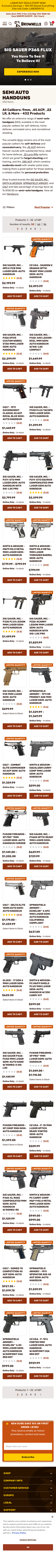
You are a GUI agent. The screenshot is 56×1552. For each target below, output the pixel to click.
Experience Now (28, 71)
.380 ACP (27, 161)
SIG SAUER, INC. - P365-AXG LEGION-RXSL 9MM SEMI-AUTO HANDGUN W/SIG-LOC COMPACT (41, 342)
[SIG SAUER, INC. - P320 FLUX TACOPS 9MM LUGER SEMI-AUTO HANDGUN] (41, 391)
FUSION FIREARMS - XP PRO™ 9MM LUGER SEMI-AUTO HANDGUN (41, 1057)
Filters (10, 207)
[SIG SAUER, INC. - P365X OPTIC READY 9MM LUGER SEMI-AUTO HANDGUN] (41, 818)
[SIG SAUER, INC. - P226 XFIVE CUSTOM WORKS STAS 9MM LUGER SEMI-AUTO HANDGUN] (15, 319)
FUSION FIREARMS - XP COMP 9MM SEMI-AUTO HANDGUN (15, 1128)
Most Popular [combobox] (42, 207)
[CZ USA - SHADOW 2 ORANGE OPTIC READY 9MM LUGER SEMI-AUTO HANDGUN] (41, 249)
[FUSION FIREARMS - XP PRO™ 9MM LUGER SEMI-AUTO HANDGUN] (41, 1037)
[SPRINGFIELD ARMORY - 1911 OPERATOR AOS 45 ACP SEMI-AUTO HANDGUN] (41, 1252)
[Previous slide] (4, 57)
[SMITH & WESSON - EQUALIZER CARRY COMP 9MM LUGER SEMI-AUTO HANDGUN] (41, 749)
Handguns (12, 194)
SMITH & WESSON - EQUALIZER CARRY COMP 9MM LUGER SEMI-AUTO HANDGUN (40, 770)
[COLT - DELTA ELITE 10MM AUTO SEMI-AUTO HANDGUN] (15, 889)
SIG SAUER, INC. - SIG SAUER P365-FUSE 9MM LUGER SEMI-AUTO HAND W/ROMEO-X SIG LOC (13, 1060)
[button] (4, 23)
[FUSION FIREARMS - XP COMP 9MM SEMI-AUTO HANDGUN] (15, 1109)
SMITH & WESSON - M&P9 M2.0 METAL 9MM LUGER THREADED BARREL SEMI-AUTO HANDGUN (40, 553)
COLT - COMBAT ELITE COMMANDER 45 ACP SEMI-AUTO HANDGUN (14, 769)
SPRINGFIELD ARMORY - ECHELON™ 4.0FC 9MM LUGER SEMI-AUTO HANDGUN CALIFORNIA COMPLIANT (40, 913)
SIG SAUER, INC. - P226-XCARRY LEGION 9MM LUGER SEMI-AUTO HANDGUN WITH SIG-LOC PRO (41, 626)
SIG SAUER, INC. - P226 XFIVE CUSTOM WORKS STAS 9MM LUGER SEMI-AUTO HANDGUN (13, 342)
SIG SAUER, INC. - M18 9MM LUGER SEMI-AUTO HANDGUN (13, 695)
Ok (28, 1547)
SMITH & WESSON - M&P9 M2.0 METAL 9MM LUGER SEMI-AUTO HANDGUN (14, 551)
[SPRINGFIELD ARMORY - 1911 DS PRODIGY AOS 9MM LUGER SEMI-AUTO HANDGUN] (41, 675)
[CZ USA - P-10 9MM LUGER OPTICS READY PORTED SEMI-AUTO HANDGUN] (41, 1109)
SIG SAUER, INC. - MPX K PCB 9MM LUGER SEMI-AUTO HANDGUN (14, 270)
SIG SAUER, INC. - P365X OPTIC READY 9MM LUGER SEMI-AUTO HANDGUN (41, 839)
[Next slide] (52, 57)
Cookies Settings (28, 1540)
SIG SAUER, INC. (39, 179)
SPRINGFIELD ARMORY (35, 183)
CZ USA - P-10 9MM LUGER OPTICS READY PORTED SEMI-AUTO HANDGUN (40, 1131)
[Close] (52, 1516)
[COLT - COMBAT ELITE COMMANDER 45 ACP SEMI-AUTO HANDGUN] (15, 749)
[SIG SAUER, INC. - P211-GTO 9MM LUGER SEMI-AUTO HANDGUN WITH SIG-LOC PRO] (15, 460)
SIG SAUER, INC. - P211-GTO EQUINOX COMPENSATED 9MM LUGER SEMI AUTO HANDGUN (41, 482)
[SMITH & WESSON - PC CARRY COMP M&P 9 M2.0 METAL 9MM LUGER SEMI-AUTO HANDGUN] (41, 1179)
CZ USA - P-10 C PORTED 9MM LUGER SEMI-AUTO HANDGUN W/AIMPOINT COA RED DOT (40, 1347)
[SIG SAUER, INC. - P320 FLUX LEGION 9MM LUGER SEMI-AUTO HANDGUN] (15, 602)
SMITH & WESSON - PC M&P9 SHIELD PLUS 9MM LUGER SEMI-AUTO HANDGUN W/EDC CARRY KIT (40, 988)
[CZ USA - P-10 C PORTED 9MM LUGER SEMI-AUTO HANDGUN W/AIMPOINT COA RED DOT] (41, 1323)
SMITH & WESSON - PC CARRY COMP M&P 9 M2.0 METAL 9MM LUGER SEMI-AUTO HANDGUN (40, 1200)
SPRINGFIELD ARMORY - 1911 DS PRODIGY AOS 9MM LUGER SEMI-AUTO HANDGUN (40, 697)
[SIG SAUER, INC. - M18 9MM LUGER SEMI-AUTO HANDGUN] (15, 675)
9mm (20, 140)
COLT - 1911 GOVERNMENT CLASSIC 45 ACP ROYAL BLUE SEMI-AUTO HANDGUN (14, 413)
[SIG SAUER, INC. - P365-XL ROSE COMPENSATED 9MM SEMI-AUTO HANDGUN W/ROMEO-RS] (15, 1179)
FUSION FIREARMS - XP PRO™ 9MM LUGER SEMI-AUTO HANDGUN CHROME (14, 839)
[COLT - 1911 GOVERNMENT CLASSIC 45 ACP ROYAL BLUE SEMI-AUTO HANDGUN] (15, 391)
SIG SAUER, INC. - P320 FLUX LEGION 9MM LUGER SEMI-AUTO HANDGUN (14, 623)
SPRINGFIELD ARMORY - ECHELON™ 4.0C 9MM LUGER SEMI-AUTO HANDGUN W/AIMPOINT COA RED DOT (13, 1348)
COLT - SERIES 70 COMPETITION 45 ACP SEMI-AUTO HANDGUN (13, 1273)
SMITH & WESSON (12, 183)
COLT (5, 186)
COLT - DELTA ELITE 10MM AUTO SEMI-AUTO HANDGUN (14, 907)
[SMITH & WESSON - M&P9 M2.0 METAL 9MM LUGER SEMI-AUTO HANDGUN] (15, 530)
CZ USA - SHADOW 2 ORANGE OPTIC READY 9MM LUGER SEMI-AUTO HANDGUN (40, 271)
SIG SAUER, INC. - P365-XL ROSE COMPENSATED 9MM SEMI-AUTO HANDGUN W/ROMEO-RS (14, 1202)
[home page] (28, 24)
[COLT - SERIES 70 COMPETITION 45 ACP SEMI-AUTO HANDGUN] (15, 1252)
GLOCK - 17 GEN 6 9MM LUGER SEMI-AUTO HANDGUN (13, 983)
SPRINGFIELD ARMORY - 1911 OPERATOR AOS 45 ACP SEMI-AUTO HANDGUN (40, 1274)
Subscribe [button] (28, 1457)
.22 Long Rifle (30, 154)
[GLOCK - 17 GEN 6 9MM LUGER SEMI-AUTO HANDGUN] (15, 964)
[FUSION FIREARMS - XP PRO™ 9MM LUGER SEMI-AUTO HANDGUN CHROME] (15, 818)
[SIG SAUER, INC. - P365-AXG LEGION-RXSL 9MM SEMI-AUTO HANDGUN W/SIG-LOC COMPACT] (41, 319)
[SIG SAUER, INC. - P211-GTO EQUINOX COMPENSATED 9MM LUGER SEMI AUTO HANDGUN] (41, 460)
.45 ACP (31, 147)
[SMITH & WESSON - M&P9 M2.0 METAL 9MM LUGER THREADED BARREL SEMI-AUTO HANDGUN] (41, 530)
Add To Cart (14, 296)
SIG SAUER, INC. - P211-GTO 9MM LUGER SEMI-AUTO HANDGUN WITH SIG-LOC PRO (14, 482)
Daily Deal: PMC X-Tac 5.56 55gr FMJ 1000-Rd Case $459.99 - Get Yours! (28, 15)
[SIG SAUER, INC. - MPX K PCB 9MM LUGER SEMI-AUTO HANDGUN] (15, 249)
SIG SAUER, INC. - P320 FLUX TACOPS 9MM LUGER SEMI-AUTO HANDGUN (41, 412)
